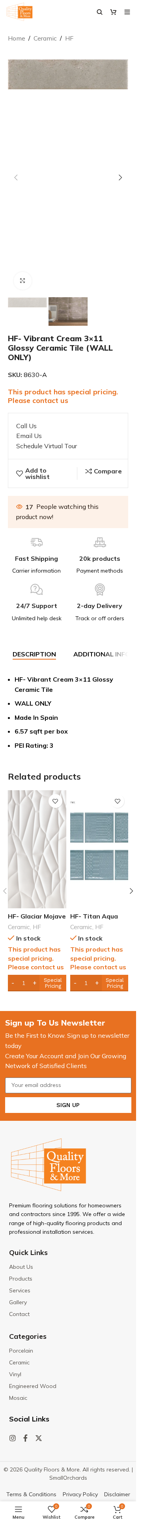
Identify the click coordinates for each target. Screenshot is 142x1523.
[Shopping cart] (113, 12)
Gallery (18, 1302)
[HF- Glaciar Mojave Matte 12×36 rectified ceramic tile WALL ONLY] (37, 849)
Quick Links (28, 1252)
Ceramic (45, 38)
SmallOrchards (68, 1477)
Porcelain (21, 1350)
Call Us (26, 426)
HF (69, 38)
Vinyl (15, 1374)
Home (16, 38)
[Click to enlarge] (23, 281)
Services (19, 1290)
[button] (16, 177)
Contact (19, 1314)
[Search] (99, 12)
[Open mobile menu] (127, 12)
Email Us (29, 436)
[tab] (34, 654)
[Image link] (48, 1164)
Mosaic (18, 1397)
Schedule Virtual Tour (46, 446)
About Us (21, 1266)
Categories (28, 1336)
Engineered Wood (32, 1386)
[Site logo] (19, 11)
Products (20, 1278)
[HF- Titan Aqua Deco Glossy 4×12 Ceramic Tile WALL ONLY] (99, 849)
